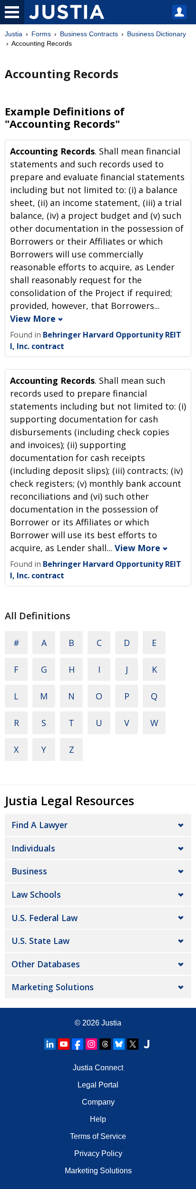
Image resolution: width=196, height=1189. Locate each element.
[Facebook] (77, 1044)
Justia (13, 34)
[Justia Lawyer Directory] (146, 1044)
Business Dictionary (156, 34)
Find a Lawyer (39, 824)
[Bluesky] (119, 1044)
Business (29, 871)
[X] (132, 1044)
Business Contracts (89, 34)
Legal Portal (98, 1085)
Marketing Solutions (52, 987)
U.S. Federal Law (44, 917)
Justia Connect (98, 1068)
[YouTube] (63, 1044)
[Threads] (105, 1044)
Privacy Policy (98, 1153)
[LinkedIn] (50, 1044)
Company (98, 1102)
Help (98, 1119)
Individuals (33, 848)
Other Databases (45, 964)
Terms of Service (98, 1136)
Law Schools (36, 894)
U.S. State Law (40, 940)
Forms (41, 34)
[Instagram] (91, 1044)
